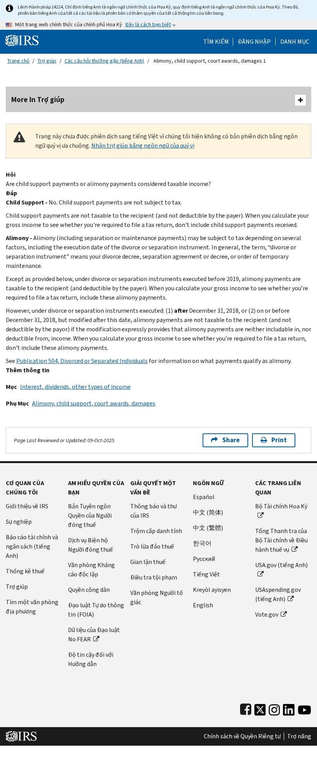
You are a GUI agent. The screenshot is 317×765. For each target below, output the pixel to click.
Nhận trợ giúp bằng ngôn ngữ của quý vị (142, 145)
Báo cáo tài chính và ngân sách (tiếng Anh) (32, 546)
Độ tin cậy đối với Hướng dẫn (90, 659)
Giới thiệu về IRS (27, 506)
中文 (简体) (208, 512)
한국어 (202, 543)
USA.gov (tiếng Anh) (281, 565)
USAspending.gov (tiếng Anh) (278, 594)
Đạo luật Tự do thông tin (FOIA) (96, 609)
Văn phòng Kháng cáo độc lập (91, 569)
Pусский (204, 559)
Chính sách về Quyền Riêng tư (242, 736)
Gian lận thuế (147, 562)
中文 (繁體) (208, 528)
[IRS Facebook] (245, 708)
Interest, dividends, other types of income (75, 387)
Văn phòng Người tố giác (156, 597)
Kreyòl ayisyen (212, 590)
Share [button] (231, 440)
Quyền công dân (89, 590)
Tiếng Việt (206, 574)
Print (279, 440)
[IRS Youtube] (304, 708)
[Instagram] (274, 708)
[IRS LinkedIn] (289, 708)
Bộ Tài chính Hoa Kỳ (281, 506)
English (203, 605)
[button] (254, 42)
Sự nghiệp (19, 522)
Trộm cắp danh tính (156, 531)
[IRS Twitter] (260, 708)
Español (204, 497)
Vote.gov (266, 614)
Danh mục (294, 42)
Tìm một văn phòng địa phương (32, 606)
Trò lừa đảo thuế (152, 546)
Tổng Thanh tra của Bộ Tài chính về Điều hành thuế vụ (281, 540)
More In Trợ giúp (38, 99)
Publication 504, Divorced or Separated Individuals (82, 361)
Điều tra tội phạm (153, 577)
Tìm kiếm (216, 42)
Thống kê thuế (25, 571)
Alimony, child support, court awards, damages (93, 403)
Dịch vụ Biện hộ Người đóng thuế (90, 545)
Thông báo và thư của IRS (153, 511)
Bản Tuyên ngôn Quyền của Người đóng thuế (90, 515)
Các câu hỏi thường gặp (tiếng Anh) (104, 61)
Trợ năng (299, 736)
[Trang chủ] (22, 40)
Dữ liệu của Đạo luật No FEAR (94, 634)
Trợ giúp (46, 61)
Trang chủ (18, 61)
